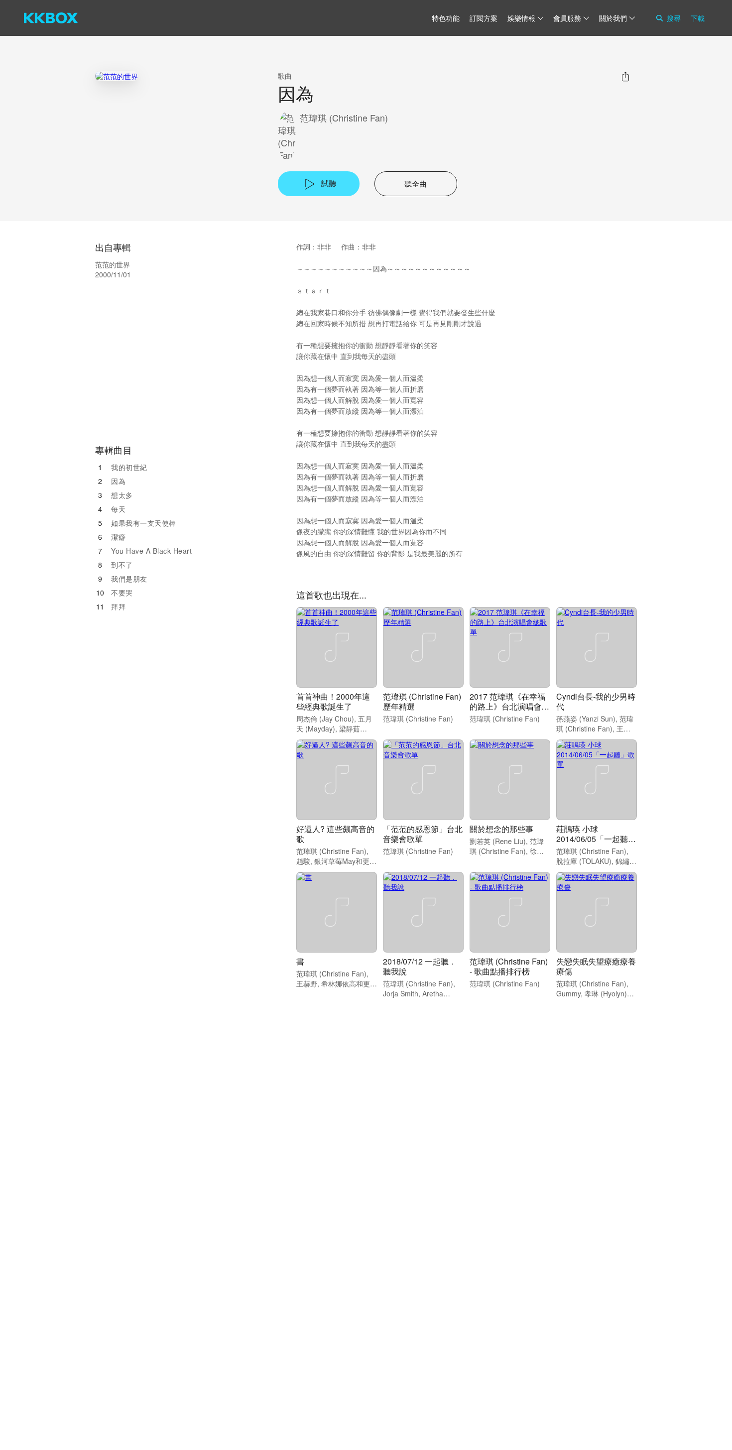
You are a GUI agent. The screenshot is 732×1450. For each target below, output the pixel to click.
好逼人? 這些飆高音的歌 (335, 834)
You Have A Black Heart (151, 551)
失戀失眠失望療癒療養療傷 (596, 966)
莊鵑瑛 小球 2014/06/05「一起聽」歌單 (596, 838)
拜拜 (118, 606)
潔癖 (118, 537)
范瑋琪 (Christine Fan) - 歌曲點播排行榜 (509, 966)
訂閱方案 (483, 18)
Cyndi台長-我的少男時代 (595, 701)
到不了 (122, 565)
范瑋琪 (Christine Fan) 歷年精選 (422, 701)
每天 (118, 509)
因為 (118, 481)
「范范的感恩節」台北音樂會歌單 (423, 834)
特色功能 (446, 18)
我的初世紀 (129, 467)
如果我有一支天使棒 (143, 523)
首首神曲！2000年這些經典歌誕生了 (333, 701)
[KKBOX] (50, 18)
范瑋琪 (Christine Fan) (344, 118)
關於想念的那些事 (501, 829)
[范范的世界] (116, 76)
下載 (698, 18)
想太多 (122, 495)
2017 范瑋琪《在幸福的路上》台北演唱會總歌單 (509, 706)
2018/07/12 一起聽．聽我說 (420, 966)
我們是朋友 (129, 579)
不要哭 (122, 593)
